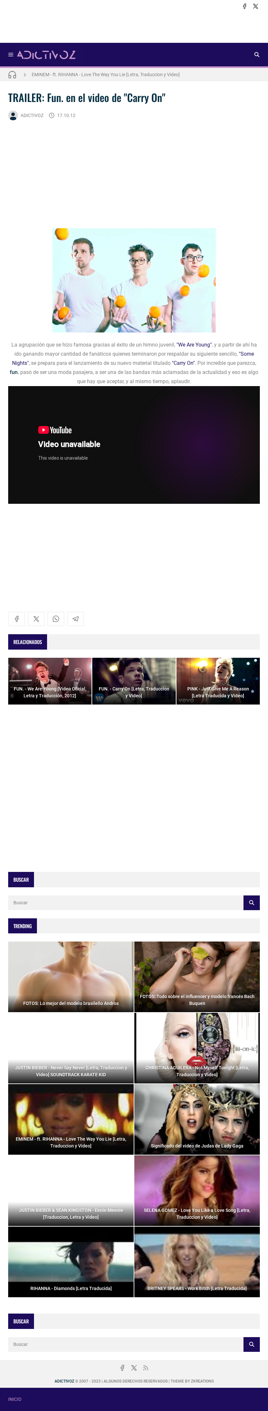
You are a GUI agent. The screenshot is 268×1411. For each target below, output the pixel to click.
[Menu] (11, 55)
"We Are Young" (194, 345)
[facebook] (244, 6)
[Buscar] (257, 55)
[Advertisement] (134, 26)
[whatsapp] (55, 619)
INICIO (15, 1399)
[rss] (145, 1367)
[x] (256, 6)
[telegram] (75, 619)
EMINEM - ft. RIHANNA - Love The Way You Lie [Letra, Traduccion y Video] (106, 74)
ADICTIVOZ (32, 115)
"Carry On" (183, 363)
